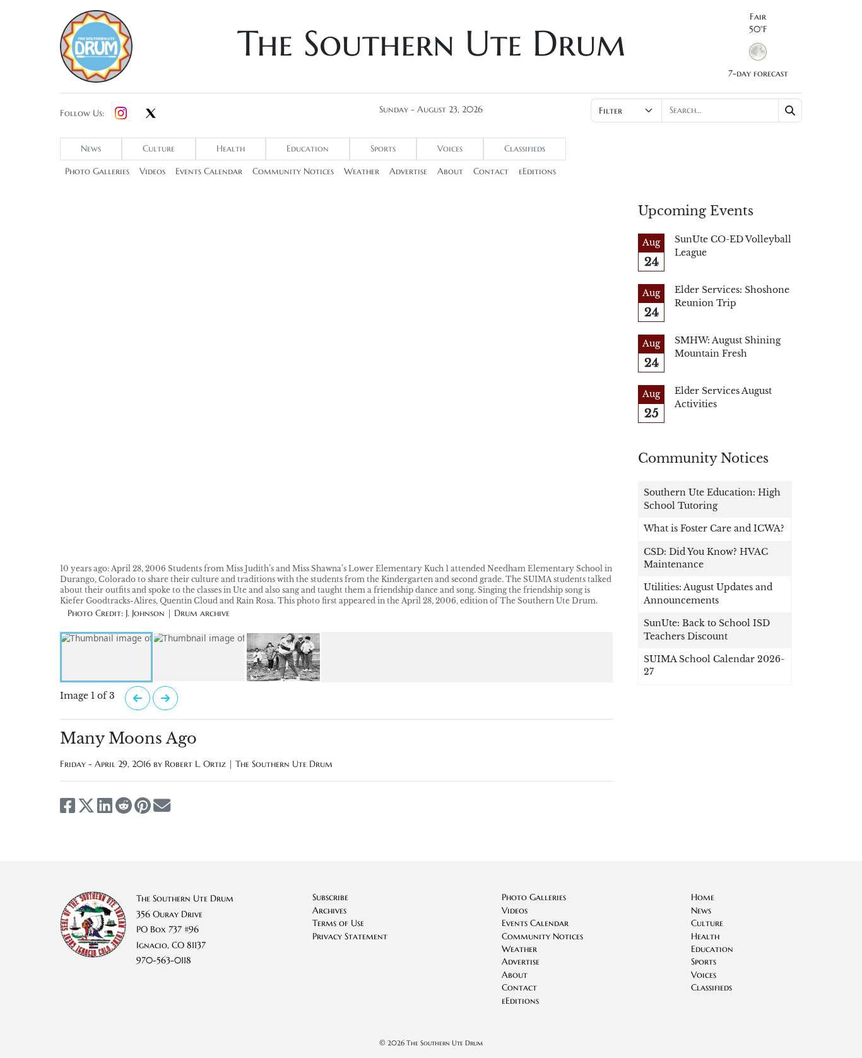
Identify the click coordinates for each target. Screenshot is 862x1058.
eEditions (537, 171)
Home (702, 897)
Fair (758, 16)
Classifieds (524, 148)
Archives (329, 910)
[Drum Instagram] (121, 114)
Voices (450, 148)
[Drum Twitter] (151, 114)
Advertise (408, 171)
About (450, 171)
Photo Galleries (97, 171)
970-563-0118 (163, 960)
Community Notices (293, 171)
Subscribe (330, 897)
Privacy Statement (349, 936)
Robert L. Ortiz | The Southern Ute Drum (249, 764)
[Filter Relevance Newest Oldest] (695, 110)
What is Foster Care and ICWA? (714, 528)
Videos (152, 171)
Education (307, 148)
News (91, 148)
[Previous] (137, 698)
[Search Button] (790, 110)
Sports (383, 148)
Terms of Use (338, 923)
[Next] (165, 698)
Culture (159, 148)
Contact (491, 171)
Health (230, 148)
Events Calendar (208, 171)
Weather (361, 171)
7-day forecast (758, 73)
